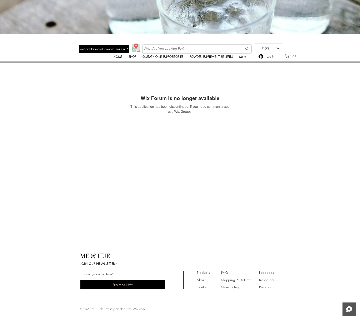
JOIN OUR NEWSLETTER (97, 263)
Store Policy (230, 287)
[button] (268, 48)
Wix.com (138, 309)
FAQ (224, 273)
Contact (203, 287)
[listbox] (268, 48)
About (201, 280)
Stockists (203, 273)
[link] (293, 56)
